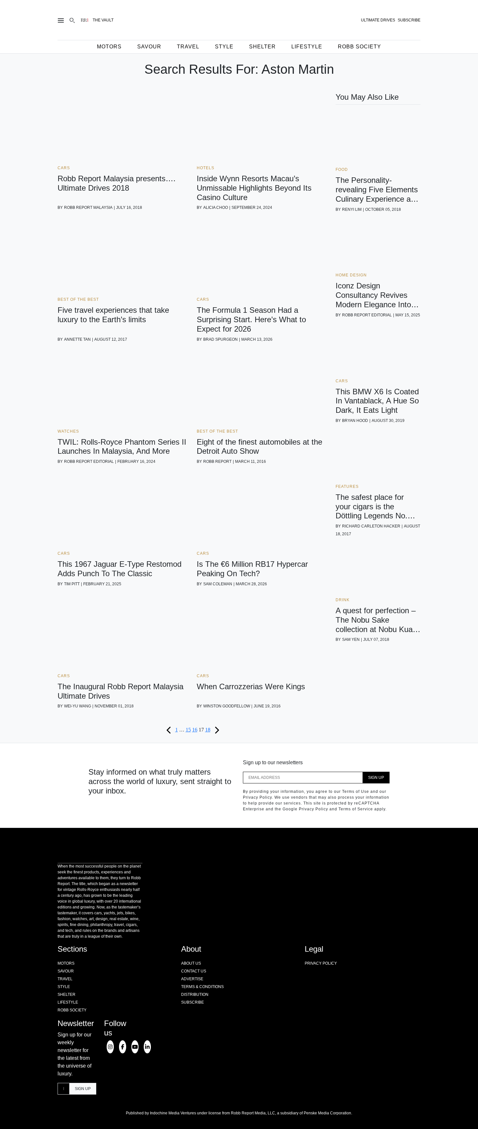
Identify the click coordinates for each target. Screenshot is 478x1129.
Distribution (194, 994)
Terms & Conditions (202, 986)
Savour (149, 46)
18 (207, 729)
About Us (191, 963)
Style (224, 46)
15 (188, 729)
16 (194, 729)
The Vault (103, 20)
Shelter (262, 46)
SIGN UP (376, 777)
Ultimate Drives (378, 20)
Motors (109, 46)
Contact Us (193, 971)
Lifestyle (306, 46)
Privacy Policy (321, 963)
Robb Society (359, 46)
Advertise (192, 979)
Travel (188, 46)
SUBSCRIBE (409, 20)
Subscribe (192, 1002)
